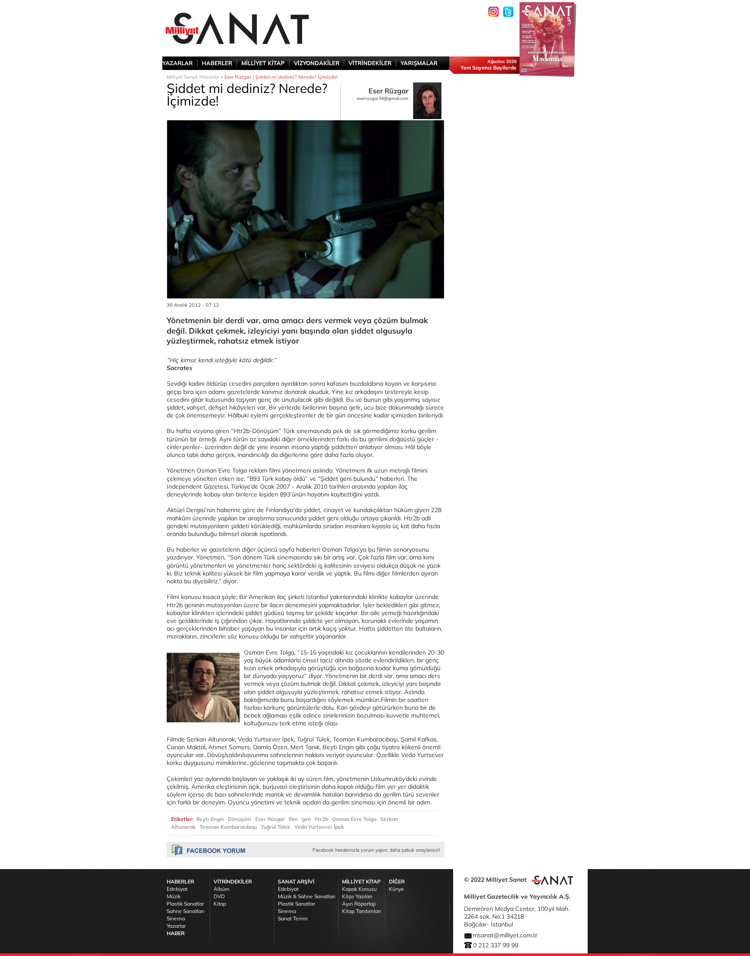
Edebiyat (177, 889)
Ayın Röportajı (359, 903)
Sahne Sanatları (185, 911)
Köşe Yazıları (357, 896)
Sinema (176, 918)
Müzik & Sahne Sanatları (307, 896)
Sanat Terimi (293, 918)
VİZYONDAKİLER (316, 63)
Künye (396, 889)
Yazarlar (210, 77)
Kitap (220, 903)
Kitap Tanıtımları (361, 911)
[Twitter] (508, 12)
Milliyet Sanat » (184, 77)
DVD (219, 896)
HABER (175, 933)
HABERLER (217, 63)
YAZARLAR (177, 63)
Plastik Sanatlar (185, 903)
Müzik (174, 896)
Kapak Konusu (359, 889)
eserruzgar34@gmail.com (382, 98)
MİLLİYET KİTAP (263, 63)
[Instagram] (493, 12)
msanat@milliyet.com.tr (505, 935)
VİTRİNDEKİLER (370, 63)
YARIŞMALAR (419, 63)
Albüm (222, 889)
